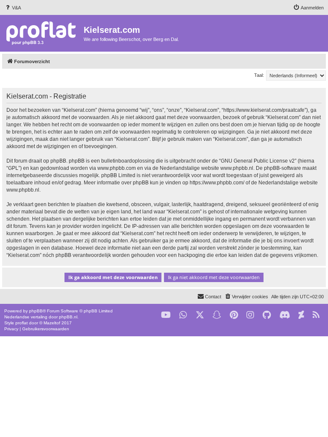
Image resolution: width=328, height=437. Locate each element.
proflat (21, 322)
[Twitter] (199, 315)
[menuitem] (12, 8)
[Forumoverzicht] (43, 32)
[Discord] (284, 315)
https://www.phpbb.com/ (217, 183)
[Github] (267, 315)
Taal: (259, 75)
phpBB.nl (68, 317)
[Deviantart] (301, 315)
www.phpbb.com (116, 168)
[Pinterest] (234, 315)
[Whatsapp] (183, 315)
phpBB (36, 311)
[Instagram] (250, 315)
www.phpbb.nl (236, 168)
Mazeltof (52, 322)
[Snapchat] (217, 315)
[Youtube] (166, 315)
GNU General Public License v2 (258, 161)
